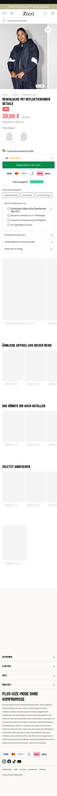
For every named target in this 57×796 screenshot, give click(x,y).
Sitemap (42, 769)
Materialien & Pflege (14, 248)
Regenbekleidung (29, 94)
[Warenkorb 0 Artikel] (52, 13)
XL (13, 158)
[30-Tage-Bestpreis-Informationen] (23, 122)
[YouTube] (19, 761)
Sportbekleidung (43, 195)
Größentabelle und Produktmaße (20, 241)
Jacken (15, 94)
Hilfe (4, 675)
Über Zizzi (6, 684)
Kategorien (7, 657)
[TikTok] (14, 761)
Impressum (32, 769)
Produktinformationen (15, 234)
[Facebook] (9, 761)
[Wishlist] (48, 30)
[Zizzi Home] (28, 13)
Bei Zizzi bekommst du (15, 203)
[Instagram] (4, 761)
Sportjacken (27, 195)
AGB (15, 769)
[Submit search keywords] (3, 20)
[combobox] (28, 21)
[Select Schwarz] (9, 136)
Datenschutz (7, 769)
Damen (5, 94)
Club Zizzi (6, 666)
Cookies (23, 769)
